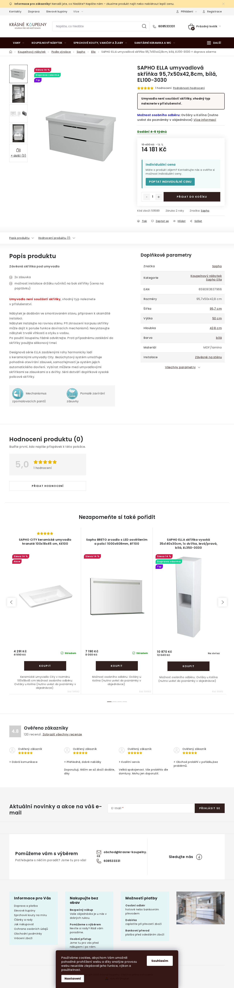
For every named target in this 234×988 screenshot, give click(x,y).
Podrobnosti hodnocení (189, 88)
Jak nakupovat (24, 924)
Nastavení (73, 978)
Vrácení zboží (23, 938)
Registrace (214, 11)
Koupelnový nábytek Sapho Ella (206, 278)
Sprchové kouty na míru (30, 915)
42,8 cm (216, 328)
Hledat (144, 26)
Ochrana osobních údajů (31, 929)
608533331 (166, 26)
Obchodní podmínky (28, 933)
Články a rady (23, 920)
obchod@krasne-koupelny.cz (122, 854)
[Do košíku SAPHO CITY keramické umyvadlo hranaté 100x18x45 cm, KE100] (45, 666)
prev (11, 602)
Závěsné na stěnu (208, 357)
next (222, 602)
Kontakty (15, 11)
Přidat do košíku (192, 197)
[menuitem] (18, 42)
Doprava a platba (26, 906)
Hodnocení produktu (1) (54, 238)
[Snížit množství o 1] (146, 197)
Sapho (205, 210)
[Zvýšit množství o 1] (158, 197)
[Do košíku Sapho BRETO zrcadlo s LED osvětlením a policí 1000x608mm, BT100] (117, 666)
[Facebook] (199, 857)
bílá (219, 338)
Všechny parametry (180, 367)
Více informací (205, 120)
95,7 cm (216, 309)
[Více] (214, 42)
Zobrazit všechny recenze (62, 734)
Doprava (34, 11)
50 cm (217, 318)
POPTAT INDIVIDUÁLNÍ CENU (170, 182)
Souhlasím (159, 961)
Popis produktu (19, 238)
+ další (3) (18, 156)
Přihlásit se (209, 808)
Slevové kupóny (56, 11)
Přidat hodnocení (48, 486)
